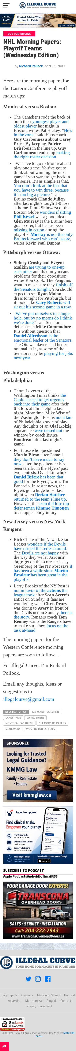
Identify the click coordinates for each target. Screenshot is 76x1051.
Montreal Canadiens (19, 723)
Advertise (14, 1000)
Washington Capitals (40, 729)
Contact (65, 1000)
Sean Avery (12, 729)
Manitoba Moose (48, 995)
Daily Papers (9, 995)
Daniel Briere (35, 717)
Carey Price (13, 717)
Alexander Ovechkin (45, 712)
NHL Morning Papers (52, 723)
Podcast (70, 995)
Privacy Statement (40, 1006)
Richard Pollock (31, 65)
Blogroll (51, 1000)
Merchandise (34, 1000)
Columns (27, 995)
